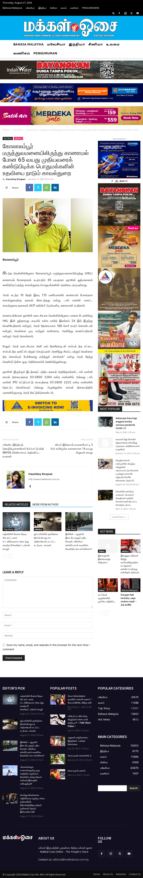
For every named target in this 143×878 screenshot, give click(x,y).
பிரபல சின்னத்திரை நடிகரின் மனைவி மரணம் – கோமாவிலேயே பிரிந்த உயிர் (80, 699)
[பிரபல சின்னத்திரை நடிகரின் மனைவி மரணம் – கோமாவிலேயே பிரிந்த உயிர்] (57, 699)
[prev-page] (5, 556)
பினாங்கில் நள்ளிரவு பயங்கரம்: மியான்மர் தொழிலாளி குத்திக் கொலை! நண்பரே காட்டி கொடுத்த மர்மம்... (126, 498)
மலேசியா (30, 7)
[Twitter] (131, 13)
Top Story (18, 129)
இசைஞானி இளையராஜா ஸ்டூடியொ (104, 559)
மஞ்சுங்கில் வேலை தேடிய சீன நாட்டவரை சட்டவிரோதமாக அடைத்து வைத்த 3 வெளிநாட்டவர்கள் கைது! (16, 541)
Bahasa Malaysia (12, 7)
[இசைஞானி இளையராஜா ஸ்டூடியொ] (108, 546)
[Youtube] (137, 13)
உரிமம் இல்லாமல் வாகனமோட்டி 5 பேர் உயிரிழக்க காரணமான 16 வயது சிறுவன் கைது (72, 448)
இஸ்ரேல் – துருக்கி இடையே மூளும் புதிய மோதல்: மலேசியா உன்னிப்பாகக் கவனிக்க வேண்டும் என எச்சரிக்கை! (78, 541)
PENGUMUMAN (90, 7)
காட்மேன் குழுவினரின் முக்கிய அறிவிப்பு (106, 598)
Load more (118, 517)
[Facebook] (119, 13)
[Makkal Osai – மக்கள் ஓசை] (71, 28)
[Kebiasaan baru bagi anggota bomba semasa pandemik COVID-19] (105, 422)
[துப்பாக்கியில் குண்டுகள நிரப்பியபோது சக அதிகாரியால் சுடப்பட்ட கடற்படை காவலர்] (47, 521)
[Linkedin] (55, 187)
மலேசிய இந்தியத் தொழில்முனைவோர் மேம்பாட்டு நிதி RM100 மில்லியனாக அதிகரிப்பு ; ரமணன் (23, 450)
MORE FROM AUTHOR (45, 504)
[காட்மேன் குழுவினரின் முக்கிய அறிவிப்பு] (108, 585)
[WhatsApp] (46, 187)
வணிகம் (74, 7)
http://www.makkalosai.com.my (43, 479)
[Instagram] (125, 13)
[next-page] (11, 556)
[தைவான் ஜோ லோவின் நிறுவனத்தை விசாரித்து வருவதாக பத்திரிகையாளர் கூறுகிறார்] (105, 443)
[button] (113, 13)
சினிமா (53, 7)
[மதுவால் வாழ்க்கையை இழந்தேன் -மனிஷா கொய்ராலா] (57, 741)
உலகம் (64, 7)
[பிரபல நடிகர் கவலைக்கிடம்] (57, 759)
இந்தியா (42, 7)
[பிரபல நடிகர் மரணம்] (57, 774)
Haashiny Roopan (16, 179)
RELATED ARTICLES (16, 504)
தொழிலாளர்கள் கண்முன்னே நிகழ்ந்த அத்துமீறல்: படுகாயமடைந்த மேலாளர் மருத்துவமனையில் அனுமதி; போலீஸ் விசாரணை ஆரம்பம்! (127, 470)
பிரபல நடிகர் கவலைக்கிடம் (80, 755)
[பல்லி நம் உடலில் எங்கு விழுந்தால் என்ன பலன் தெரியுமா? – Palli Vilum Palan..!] (57, 719)
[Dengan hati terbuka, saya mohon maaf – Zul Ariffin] (131, 585)
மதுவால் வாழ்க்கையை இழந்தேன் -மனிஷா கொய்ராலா (78, 741)
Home (6, 129)
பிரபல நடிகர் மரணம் (77, 770)
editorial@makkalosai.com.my (71, 859)
